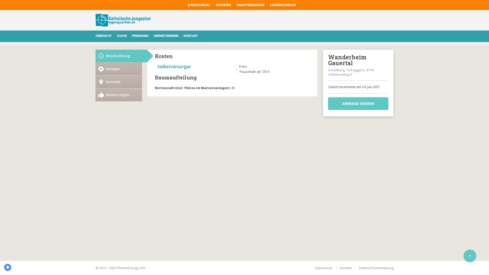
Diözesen (223, 5)
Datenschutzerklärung (376, 268)
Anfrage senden (358, 103)
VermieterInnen (166, 35)
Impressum (324, 268)
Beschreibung (118, 55)
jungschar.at (199, 5)
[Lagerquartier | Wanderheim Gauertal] (123, 20)
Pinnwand (140, 35)
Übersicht (104, 35)
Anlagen (113, 68)
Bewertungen (118, 94)
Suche (122, 35)
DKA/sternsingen (250, 5)
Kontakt (190, 35)
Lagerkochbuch (283, 5)
